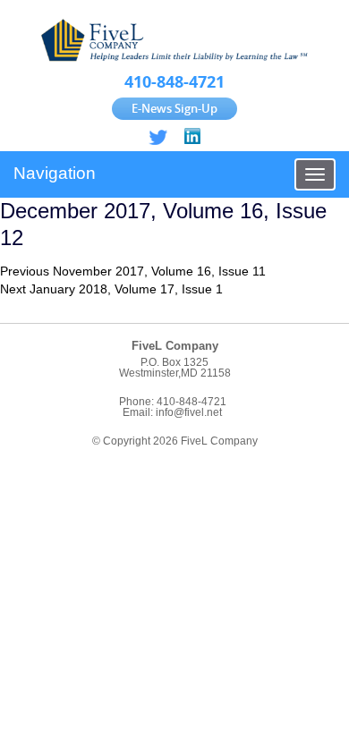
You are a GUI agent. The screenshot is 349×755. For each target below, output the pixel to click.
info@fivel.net (189, 412)
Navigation (54, 173)
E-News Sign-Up (174, 108)
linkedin (191, 137)
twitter (158, 137)
